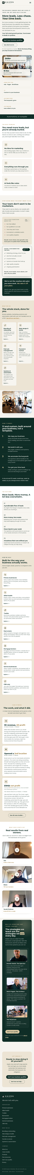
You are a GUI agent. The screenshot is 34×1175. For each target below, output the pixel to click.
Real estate (5, 1115)
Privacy (4, 1162)
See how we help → (17, 1081)
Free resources (6, 1157)
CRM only (4, 1123)
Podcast (4, 1154)
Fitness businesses (7, 1108)
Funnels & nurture (7, 1139)
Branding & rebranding (8, 1131)
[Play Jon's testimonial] (17, 850)
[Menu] (30, 2)
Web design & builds (8, 1134)
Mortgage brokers (7, 1118)
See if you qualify (12, 1032)
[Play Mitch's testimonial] (17, 874)
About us (5, 1149)
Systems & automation (9, 1141)
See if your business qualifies (13, 40)
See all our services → (13, 318)
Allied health (5, 1110)
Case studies (6, 1152)
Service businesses (7, 1121)
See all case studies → (17, 815)
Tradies (4, 1113)
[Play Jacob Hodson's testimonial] (17, 898)
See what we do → (9, 45)
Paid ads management (9, 1136)
